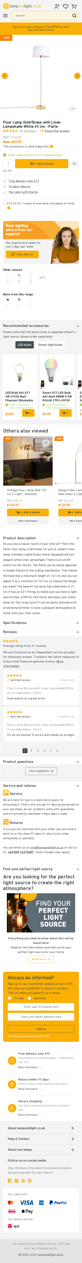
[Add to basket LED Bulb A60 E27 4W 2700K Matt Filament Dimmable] (28, 413)
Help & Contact (19, 1139)
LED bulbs (24, 345)
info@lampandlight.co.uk (47, 847)
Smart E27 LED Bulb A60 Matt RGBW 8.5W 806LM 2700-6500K (57, 396)
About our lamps (20, 1150)
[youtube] (30, 1181)
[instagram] (16, 1181)
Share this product (57, 131)
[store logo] (22, 6)
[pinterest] (23, 1181)
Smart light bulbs (50, 345)
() (27, 131)
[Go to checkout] (77, 76)
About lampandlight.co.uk (26, 1128)
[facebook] (10, 1181)
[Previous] (5, 76)
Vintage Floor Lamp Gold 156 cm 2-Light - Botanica (26, 492)
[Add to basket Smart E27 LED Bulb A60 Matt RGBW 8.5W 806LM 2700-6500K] (65, 413)
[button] (41, 28)
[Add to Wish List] (74, 163)
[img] (41, 76)
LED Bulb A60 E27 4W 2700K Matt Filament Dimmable (19, 396)
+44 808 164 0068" (21, 852)
